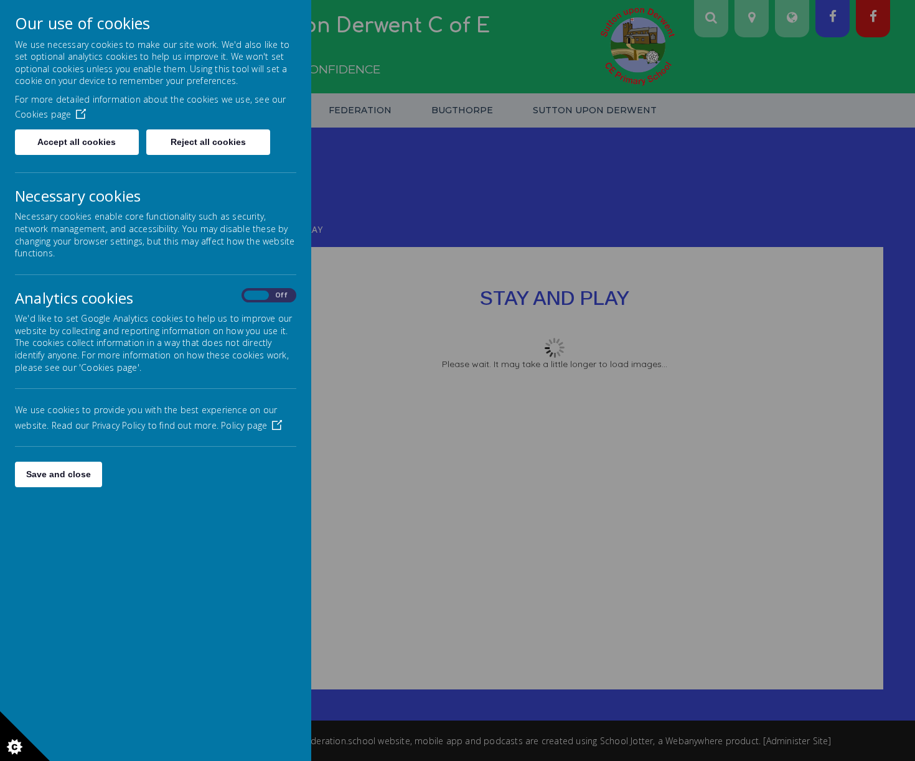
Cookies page (43, 114)
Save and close (58, 474)
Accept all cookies (76, 142)
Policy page (244, 425)
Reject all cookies (208, 142)
